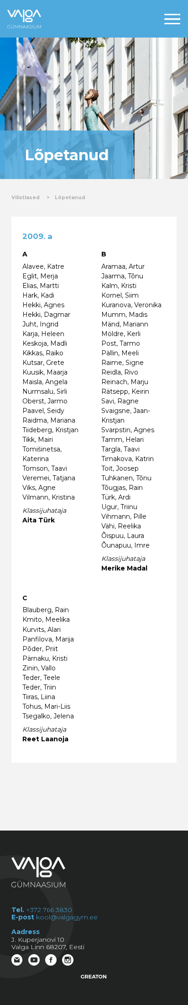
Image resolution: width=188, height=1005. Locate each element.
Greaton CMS (94, 976)
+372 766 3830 (49, 910)
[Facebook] (51, 960)
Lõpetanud (70, 198)
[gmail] (18, 960)
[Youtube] (35, 960)
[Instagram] (68, 960)
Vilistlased (25, 198)
